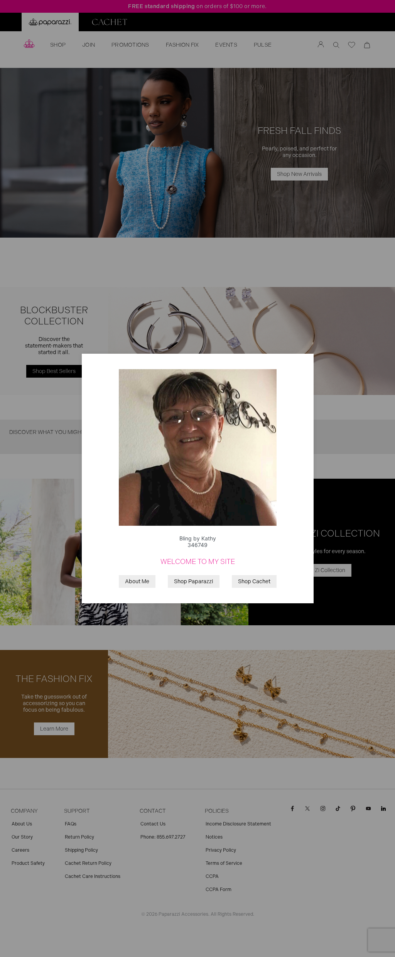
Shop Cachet (254, 581)
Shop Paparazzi (193, 581)
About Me (137, 581)
